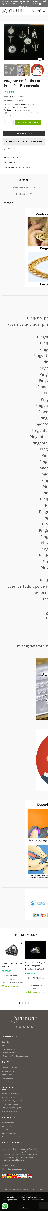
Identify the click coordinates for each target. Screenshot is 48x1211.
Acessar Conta (8, 1071)
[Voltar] (4, 17)
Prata (15, 162)
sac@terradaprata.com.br (35, 1)
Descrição (24, 179)
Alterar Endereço (8, 1075)
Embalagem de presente (20, 105)
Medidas (5, 1045)
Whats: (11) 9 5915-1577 (13, 1)
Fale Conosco (7, 1078)
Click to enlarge (40, 60)
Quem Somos (7, 1042)
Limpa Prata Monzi (18, 110)
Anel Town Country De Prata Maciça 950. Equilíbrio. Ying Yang (35, 965)
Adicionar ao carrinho (28, 123)
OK (24, 1207)
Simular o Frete (24, 133)
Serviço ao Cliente (9, 1053)
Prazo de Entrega (9, 1049)
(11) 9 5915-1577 (10, 1166)
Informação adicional (24, 187)
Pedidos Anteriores (9, 1068)
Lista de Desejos (8, 1082)
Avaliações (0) (24, 194)
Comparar (11, 149)
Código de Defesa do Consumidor (15, 1056)
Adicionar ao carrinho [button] (14, 986)
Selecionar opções (36, 992)
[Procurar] (34, 11)
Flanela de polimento (19, 107)
